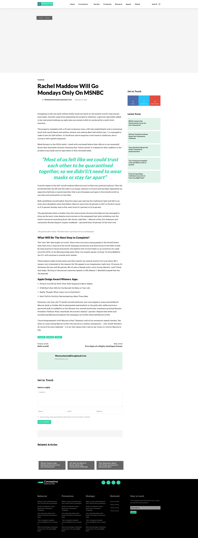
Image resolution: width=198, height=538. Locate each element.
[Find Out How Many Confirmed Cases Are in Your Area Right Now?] (154, 177)
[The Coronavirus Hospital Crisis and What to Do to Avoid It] (154, 164)
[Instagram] (108, 482)
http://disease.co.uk (61, 359)
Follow (144, 96)
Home (41, 18)
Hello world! (43, 346)
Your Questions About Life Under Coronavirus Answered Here (108, 465)
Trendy (58, 337)
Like (133, 96)
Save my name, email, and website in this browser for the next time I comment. (65, 417)
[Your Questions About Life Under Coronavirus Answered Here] (108, 458)
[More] (108, 106)
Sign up (133, 512)
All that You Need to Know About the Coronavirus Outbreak (79, 465)
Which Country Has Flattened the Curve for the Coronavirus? (50, 465)
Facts (43, 459)
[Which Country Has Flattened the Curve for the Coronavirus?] (51, 458)
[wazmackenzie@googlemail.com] (40, 99)
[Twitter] (113, 482)
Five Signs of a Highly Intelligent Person (103, 346)
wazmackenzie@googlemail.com (58, 99)
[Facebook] (103, 482)
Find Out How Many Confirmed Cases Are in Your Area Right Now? (137, 176)
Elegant (41, 337)
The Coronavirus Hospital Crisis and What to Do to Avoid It (138, 163)
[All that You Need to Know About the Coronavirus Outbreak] (80, 458)
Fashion (47, 18)
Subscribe (155, 96)
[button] (156, 4)
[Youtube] (118, 482)
